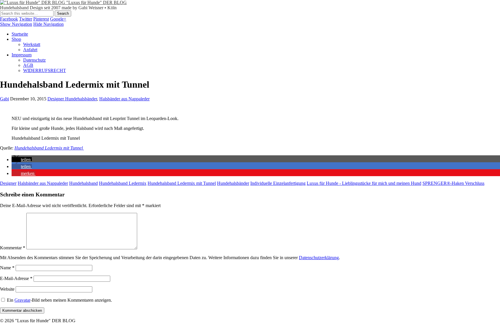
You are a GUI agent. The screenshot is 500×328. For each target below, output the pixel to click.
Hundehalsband (83, 183)
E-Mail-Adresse (16, 278)
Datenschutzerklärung (319, 257)
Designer (8, 183)
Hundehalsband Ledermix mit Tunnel (49, 147)
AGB (28, 65)
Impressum (22, 54)
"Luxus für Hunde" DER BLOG (96, 2)
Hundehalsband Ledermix (122, 183)
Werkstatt (31, 44)
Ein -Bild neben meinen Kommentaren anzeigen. (59, 300)
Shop (16, 39)
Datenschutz (34, 60)
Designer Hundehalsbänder (72, 98)
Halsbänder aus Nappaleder (124, 98)
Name (7, 267)
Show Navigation (16, 24)
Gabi (4, 98)
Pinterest (41, 18)
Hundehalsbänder (233, 183)
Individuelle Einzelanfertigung (278, 183)
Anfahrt (30, 49)
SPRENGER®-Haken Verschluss (453, 183)
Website (7, 289)
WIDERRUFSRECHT (44, 70)
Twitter (25, 18)
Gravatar (22, 300)
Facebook (9, 18)
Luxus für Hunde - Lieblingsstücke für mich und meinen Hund (364, 183)
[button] (22, 159)
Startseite (20, 34)
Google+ (58, 18)
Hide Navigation (48, 24)
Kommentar (12, 247)
